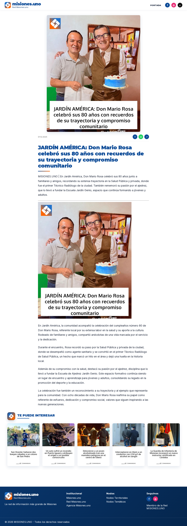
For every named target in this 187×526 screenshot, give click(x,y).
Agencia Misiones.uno (78, 505)
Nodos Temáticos (116, 501)
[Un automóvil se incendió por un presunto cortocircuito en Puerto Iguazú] (58, 444)
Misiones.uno (73, 497)
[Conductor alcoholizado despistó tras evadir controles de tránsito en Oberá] (93, 444)
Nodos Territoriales (117, 497)
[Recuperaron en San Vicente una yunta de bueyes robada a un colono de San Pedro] (23, 444)
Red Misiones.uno (76, 501)
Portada (155, 5)
